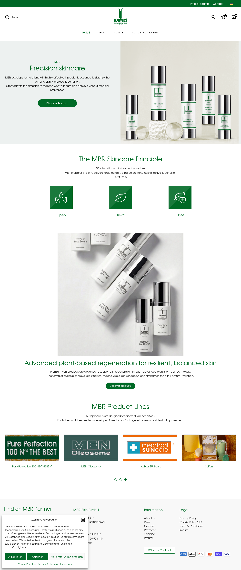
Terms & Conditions (191, 526)
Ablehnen (37, 557)
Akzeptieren (15, 557)
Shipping (149, 534)
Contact (218, 4)
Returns (148, 538)
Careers (149, 526)
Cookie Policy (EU (190, 522)
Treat (120, 215)
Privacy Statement (48, 564)
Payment (149, 530)
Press (147, 522)
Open (61, 215)
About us (149, 518)
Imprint (184, 530)
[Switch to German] (232, 3)
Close (180, 215)
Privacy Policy (188, 518)
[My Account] (213, 17)
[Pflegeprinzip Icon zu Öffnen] (61, 197)
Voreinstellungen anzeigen (67, 557)
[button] (83, 519)
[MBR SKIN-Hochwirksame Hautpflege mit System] (121, 17)
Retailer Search (199, 4)
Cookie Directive (27, 564)
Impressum (66, 564)
